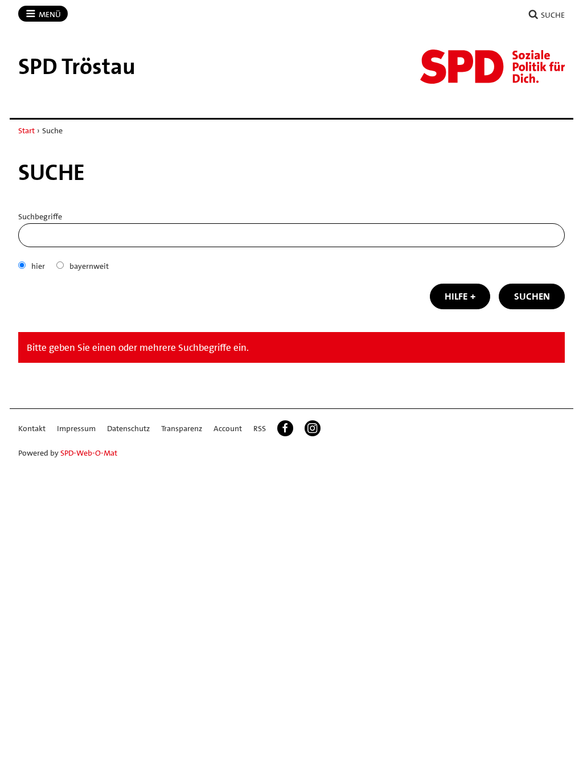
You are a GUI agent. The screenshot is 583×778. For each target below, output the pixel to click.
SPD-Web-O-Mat (88, 453)
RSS (259, 428)
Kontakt (32, 428)
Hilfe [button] (456, 296)
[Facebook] (285, 428)
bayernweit (89, 266)
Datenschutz (128, 428)
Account (228, 428)
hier (38, 266)
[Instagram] (313, 428)
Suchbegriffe (40, 216)
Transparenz (181, 428)
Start (26, 130)
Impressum (76, 428)
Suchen (532, 296)
